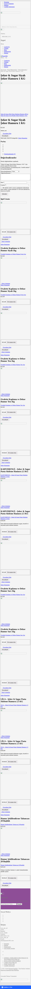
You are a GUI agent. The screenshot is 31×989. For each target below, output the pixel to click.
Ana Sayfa (3, 69)
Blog (5, 50)
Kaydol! (19, 904)
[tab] (17, 154)
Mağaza (6, 5)
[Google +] (4, 149)
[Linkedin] (4, 920)
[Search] (28, 26)
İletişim (6, 53)
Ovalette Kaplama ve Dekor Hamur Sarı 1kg (13, 594)
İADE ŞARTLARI (9, 964)
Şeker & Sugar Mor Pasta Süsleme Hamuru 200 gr (14, 114)
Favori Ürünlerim (9, 3)
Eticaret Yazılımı (13, 968)
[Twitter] (4, 146)
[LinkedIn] (4, 151)
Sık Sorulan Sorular (9, 948)
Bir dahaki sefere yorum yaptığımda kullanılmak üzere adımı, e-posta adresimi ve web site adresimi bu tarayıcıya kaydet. (15, 189)
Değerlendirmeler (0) (10, 154)
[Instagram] (4, 918)
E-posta (3, 185)
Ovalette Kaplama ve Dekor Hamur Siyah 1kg (13, 254)
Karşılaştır (5, 136)
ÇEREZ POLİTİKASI (10, 962)
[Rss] (4, 921)
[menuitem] (7, 60)
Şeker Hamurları (22, 69)
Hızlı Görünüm (6, 241)
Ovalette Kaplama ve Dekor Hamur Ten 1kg (13, 364)
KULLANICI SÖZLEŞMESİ (12, 961)
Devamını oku (11, 232)
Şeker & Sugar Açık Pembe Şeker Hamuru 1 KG (14, 115)
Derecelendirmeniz (6, 171)
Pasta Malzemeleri (12, 69)
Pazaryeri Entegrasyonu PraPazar (10, 970)
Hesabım (6, 2)
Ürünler (6, 48)
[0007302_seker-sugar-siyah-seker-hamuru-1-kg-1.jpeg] (15, 83)
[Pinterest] (4, 148)
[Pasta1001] (4, 56)
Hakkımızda (7, 51)
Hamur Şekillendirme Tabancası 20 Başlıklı (12, 824)
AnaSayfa (7, 47)
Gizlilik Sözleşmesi (9, 7)
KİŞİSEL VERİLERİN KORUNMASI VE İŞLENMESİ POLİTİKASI (16, 958)
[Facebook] (4, 145)
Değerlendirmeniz (6, 173)
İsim (2, 182)
